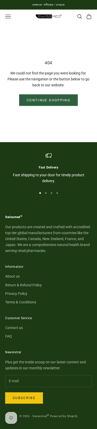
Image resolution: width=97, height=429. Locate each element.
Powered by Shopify (64, 416)
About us (12, 276)
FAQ (8, 336)
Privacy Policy (16, 294)
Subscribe (24, 398)
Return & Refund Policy (23, 285)
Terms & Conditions (20, 302)
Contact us (14, 328)
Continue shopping (48, 100)
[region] (48, 168)
